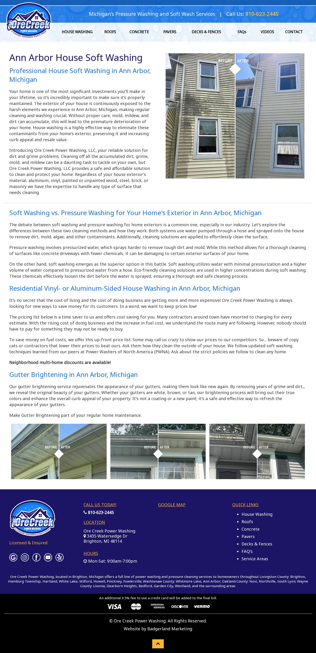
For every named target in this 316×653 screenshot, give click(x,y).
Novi (253, 581)
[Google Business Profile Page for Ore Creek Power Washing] (13, 559)
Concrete (251, 529)
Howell (99, 581)
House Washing (257, 514)
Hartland (50, 581)
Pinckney (114, 581)
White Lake (68, 581)
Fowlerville (132, 581)
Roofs (247, 521)
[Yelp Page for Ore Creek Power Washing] (60, 559)
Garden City (163, 585)
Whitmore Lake (188, 581)
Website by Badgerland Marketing (158, 628)
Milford (85, 581)
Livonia (99, 585)
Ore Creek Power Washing (109, 531)
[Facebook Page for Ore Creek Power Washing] (36, 559)
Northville (267, 581)
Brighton (297, 576)
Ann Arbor (211, 581)
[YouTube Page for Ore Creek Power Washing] (48, 559)
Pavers (248, 536)
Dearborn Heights (122, 585)
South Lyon (286, 581)
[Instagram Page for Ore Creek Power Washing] (25, 559)
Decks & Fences (257, 544)
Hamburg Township (24, 581)
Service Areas (255, 558)
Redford (145, 585)
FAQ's (247, 551)
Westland (182, 585)
